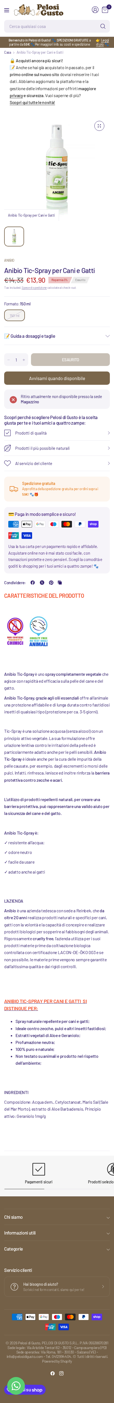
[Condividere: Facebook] (32, 582)
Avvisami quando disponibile (57, 378)
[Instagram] (61, 1373)
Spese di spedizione (34, 287)
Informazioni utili (20, 1232)
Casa (7, 52)
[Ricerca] (103, 26)
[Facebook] (52, 1373)
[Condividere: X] (42, 582)
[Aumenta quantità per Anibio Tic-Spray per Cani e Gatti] (24, 360)
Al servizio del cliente (33, 463)
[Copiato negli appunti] (59, 582)
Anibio (9, 260)
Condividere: (15, 583)
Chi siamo (13, 1217)
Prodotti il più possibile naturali (42, 448)
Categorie (13, 1248)
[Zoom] (99, 126)
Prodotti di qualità (30, 432)
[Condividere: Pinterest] (51, 582)
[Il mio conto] (95, 10)
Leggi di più (102, 42)
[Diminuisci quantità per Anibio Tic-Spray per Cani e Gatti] (8, 360)
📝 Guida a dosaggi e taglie (29, 336)
